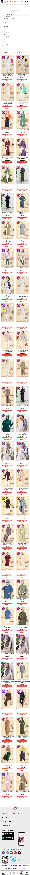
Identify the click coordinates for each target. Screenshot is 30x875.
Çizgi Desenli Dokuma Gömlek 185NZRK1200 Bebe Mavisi (22, 296)
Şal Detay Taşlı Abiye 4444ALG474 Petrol (7, 434)
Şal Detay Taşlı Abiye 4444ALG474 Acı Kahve (22, 406)
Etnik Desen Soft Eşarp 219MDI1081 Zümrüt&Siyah (7, 682)
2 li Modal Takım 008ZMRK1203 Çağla (22, 377)
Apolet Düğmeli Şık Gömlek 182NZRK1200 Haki (22, 268)
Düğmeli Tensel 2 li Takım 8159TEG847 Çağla (22, 544)
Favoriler (9, 874)
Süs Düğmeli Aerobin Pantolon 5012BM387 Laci (7, 130)
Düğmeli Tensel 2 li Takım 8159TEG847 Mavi (22, 516)
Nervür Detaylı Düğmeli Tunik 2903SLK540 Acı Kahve (7, 516)
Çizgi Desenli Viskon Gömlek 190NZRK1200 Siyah (22, 351)
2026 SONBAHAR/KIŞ (8, 14)
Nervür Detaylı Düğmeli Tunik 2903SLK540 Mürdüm (7, 489)
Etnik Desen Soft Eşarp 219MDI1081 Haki (7, 654)
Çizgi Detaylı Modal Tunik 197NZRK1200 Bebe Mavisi (7, 75)
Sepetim (21, 873)
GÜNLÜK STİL (6, 36)
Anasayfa (3, 874)
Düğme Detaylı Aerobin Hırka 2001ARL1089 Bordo (7, 572)
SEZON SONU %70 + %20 (9, 18)
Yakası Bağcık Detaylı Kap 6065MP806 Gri (22, 241)
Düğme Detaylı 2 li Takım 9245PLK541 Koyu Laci (22, 709)
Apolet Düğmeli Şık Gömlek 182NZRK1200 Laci (7, 296)
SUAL (5, 38)
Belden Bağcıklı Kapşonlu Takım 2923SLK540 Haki (22, 737)
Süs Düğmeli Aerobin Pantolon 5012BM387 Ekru (22, 103)
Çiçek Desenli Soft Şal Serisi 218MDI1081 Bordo (22, 434)
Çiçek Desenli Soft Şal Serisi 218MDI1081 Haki (7, 461)
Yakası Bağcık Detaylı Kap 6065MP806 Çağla (7, 241)
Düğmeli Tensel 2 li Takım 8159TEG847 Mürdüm (7, 544)
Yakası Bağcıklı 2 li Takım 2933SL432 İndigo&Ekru (7, 627)
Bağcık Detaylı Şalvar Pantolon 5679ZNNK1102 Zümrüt (7, 765)
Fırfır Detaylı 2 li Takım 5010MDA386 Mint (22, 130)
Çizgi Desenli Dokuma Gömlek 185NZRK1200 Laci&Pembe (22, 323)
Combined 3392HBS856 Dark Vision (22, 791)
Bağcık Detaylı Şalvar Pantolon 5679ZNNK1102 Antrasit (22, 765)
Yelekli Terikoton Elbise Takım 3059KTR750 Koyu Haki (22, 627)
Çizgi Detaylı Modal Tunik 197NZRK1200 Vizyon (7, 103)
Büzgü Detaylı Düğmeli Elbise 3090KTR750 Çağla (7, 185)
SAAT (5, 28)
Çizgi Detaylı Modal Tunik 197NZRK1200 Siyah (22, 75)
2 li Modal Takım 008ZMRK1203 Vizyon (7, 406)
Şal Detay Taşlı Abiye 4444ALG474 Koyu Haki (22, 185)
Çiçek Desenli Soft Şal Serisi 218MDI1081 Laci (22, 461)
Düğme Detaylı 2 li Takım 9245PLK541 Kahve (7, 709)
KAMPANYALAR (7, 49)
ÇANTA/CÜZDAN (7, 44)
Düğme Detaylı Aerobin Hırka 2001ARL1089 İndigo (7, 599)
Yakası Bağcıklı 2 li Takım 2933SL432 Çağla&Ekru (23, 599)
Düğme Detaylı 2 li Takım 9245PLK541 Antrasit (22, 682)
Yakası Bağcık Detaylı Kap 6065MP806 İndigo (22, 213)
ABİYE (5, 34)
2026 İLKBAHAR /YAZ (8, 16)
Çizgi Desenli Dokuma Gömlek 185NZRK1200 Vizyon (7, 323)
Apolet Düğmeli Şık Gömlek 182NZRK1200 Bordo (7, 268)
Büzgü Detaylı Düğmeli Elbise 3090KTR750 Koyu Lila (22, 158)
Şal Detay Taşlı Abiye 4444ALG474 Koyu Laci (7, 213)
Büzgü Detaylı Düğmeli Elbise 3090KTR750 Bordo (7, 158)
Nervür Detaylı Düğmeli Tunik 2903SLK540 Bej (22, 489)
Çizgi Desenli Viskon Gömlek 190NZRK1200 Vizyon (7, 378)
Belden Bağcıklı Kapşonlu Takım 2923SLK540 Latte (8, 737)
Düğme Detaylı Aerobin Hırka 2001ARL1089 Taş (22, 572)
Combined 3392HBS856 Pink (7, 791)
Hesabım (27, 874)
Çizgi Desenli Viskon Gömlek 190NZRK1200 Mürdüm (7, 351)
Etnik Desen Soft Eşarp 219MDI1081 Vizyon (22, 654)
